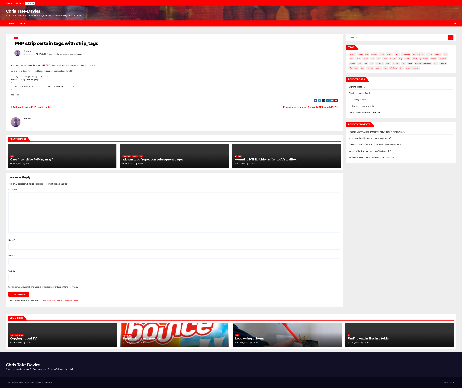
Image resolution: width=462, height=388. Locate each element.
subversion (354, 68)
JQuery (135, 156)
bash (382, 54)
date (351, 59)
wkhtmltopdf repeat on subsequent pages (152, 159)
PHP (16, 38)
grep (400, 59)
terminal (370, 68)
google (393, 59)
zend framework (412, 68)
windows (393, 68)
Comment (12, 189)
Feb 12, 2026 (130, 343)
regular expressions (61, 54)
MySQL (396, 63)
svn (362, 68)
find (378, 59)
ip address (424, 59)
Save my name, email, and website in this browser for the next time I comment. (44, 287)
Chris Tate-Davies (23, 11)
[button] (455, 23)
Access (352, 54)
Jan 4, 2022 (354, 343)
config (429, 54)
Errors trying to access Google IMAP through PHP (310, 107)
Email (11, 256)
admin (29, 51)
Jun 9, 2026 (17, 343)
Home (11, 23)
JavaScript (127, 156)
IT (235, 156)
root (435, 63)
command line (418, 54)
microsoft (379, 63)
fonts (385, 59)
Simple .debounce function (360, 93)
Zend (402, 68)
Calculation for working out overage (364, 112)
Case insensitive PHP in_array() (31, 159)
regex (51, 54)
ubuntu (378, 68)
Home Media (19, 335)
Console (438, 54)
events (365, 59)
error (358, 59)
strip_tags (73, 54)
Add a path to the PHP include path (31, 107)
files (372, 59)
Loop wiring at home (358, 100)
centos (389, 54)
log (365, 63)
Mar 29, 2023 (242, 343)
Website (11, 271)
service (443, 63)
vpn (385, 68)
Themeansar (47, 382)
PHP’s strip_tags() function (57, 65)
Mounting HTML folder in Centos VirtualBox (265, 159)
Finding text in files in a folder (362, 106)
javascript (442, 59)
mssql (388, 63)
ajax (367, 54)
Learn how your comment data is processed (60, 300)
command (406, 54)
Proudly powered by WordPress (17, 382)
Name (11, 240)
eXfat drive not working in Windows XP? (387, 132)
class (397, 54)
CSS (445, 54)
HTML (41, 54)
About (23, 23)
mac (371, 63)
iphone (433, 59)
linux (360, 63)
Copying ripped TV (357, 87)
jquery (352, 63)
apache (374, 54)
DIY (12, 335)
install (415, 59)
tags (80, 54)
